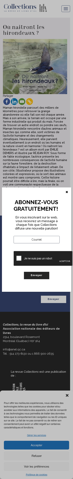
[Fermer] (66, 192)
